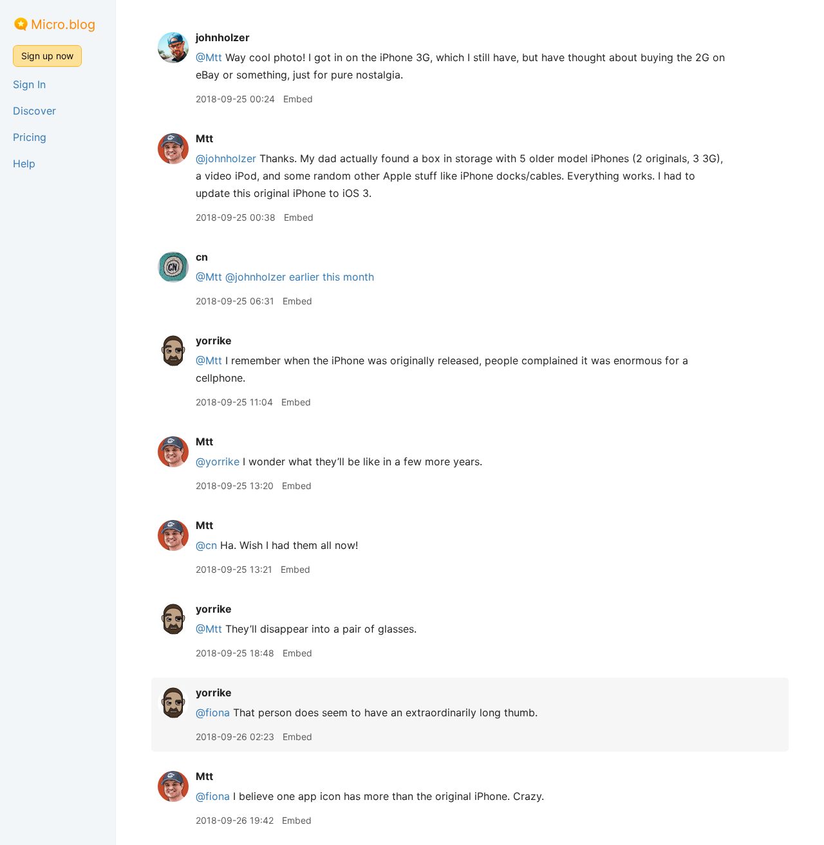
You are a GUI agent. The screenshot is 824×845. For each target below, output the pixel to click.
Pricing (29, 137)
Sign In (29, 84)
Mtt (204, 138)
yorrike (214, 340)
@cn (206, 545)
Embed (298, 98)
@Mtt (209, 57)
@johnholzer (226, 158)
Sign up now (47, 55)
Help (24, 163)
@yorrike (217, 461)
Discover (34, 110)
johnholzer (223, 37)
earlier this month (331, 276)
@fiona (213, 712)
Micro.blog (63, 24)
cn (202, 256)
